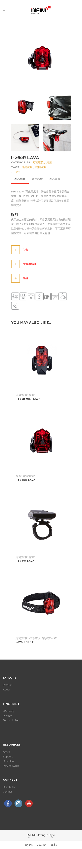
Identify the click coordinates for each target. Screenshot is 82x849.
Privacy (7, 715)
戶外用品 (35, 638)
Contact (7, 791)
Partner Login (11, 765)
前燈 (32, 557)
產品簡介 (19, 179)
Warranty (8, 711)
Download (9, 761)
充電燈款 (38, 162)
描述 (17, 171)
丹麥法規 (27, 167)
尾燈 (49, 162)
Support (8, 756)
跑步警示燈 (49, 638)
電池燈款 (29, 476)
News (6, 752)
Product (7, 685)
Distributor (9, 787)
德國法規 (41, 167)
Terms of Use (10, 720)
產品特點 (37, 179)
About (6, 689)
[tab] (41, 172)
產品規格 (55, 179)
